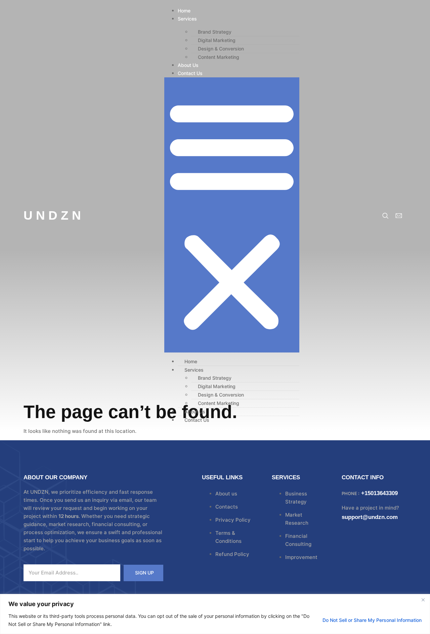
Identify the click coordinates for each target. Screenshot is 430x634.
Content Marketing (218, 57)
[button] (231, 214)
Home (184, 10)
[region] (215, 614)
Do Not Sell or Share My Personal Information (372, 620)
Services (187, 19)
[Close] (423, 600)
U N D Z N (52, 215)
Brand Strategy (214, 32)
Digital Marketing (216, 40)
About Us (188, 65)
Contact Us (190, 73)
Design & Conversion (221, 48)
